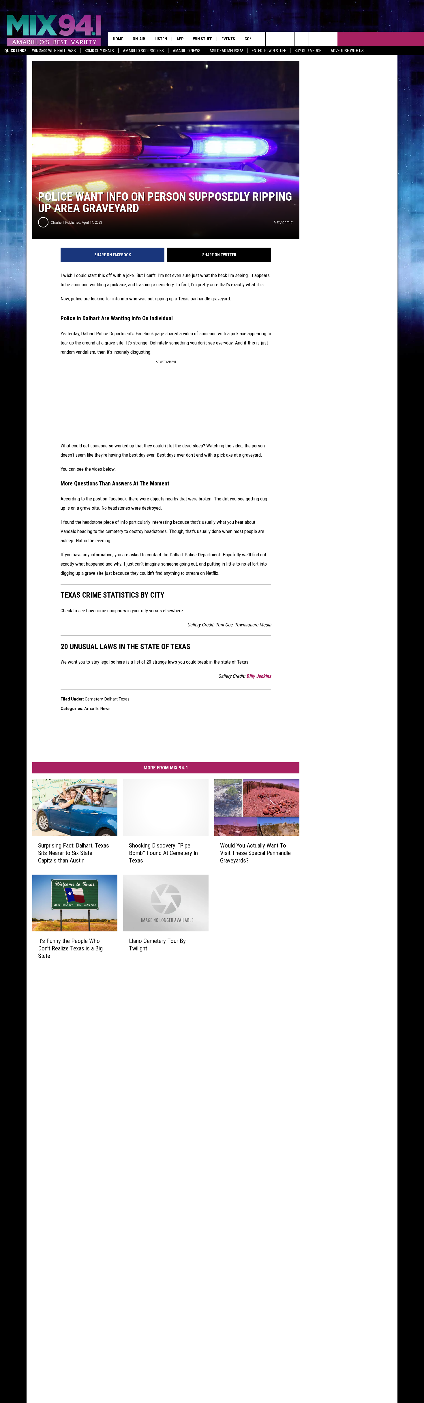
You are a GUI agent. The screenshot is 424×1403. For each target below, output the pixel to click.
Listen (161, 39)
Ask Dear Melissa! (226, 50)
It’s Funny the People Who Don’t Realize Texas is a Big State (70, 948)
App (180, 39)
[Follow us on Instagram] (301, 39)
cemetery (94, 699)
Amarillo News (186, 50)
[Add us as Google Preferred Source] (273, 39)
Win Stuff (202, 39)
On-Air (139, 39)
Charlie (56, 222)
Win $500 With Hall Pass (54, 50)
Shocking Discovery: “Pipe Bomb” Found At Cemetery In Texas (163, 853)
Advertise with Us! (348, 50)
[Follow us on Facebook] (287, 39)
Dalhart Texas (117, 699)
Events (228, 39)
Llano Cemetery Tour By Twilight (157, 944)
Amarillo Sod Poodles (143, 50)
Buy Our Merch (308, 50)
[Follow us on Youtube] (316, 39)
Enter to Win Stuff (269, 50)
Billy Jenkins (258, 676)
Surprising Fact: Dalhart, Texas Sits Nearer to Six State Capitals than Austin (73, 853)
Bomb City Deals (99, 50)
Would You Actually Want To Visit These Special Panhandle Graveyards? (255, 853)
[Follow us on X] (330, 39)
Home (118, 39)
